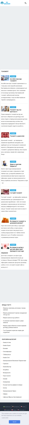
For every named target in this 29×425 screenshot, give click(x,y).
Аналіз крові (6, 345)
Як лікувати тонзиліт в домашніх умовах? (18, 222)
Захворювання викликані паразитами (14, 360)
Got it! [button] (14, 421)
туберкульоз (7, 354)
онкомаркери (7, 351)
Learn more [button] (5, 417)
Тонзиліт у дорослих (17, 136)
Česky (23, 406)
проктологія (6, 376)
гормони (5, 363)
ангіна (5, 388)
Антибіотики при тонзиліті (16, 80)
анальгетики (7, 342)
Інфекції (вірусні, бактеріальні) (12, 397)
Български (16, 406)
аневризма (6, 382)
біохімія (5, 348)
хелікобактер (7, 366)
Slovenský (21, 410)
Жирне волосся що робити (11, 317)
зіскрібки (6, 369)
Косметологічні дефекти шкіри (12, 385)
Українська (7, 406)
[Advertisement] (14, 21)
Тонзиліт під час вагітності (15, 111)
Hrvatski (8, 410)
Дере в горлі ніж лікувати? (15, 165)
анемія (5, 379)
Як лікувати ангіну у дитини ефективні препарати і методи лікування (12, 250)
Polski (14, 410)
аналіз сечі (6, 357)
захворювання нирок (9, 391)
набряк (5, 394)
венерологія (6, 372)
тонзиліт (13, 76)
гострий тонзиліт (16, 193)
